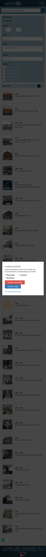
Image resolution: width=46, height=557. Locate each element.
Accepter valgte (12, 286)
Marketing (10, 278)
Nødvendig (10, 275)
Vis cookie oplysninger (13, 292)
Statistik (23, 275)
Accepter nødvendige (14, 282)
